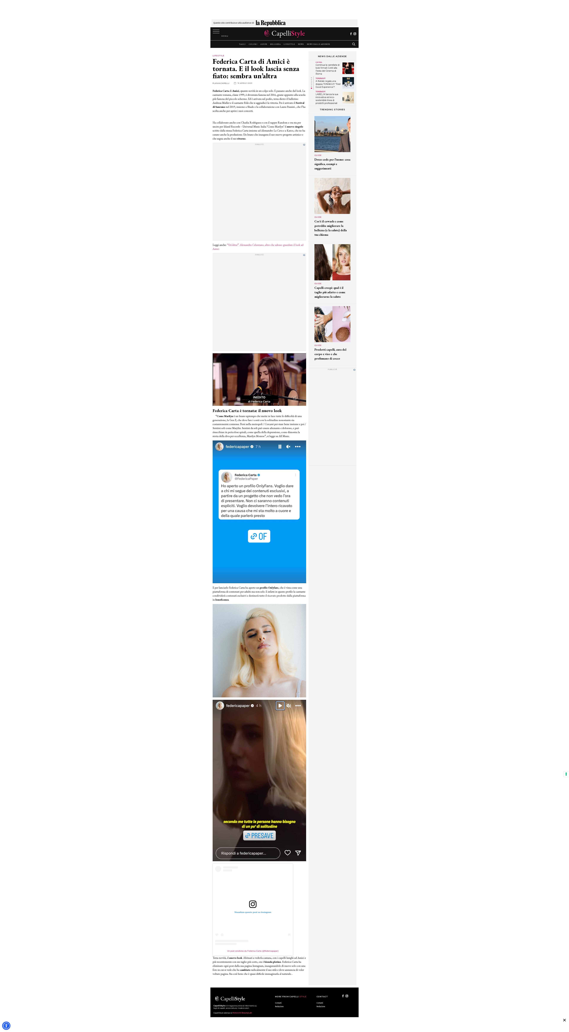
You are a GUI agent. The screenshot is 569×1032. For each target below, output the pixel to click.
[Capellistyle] (284, 34)
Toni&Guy (320, 63)
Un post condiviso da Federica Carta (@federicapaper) (253, 951)
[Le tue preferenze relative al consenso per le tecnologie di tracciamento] (566, 774)
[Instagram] (354, 33)
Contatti (278, 1003)
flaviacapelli (221, 83)
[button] (311, 77)
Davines (320, 91)
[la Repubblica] (271, 22)
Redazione (279, 1006)
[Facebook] (351, 33)
